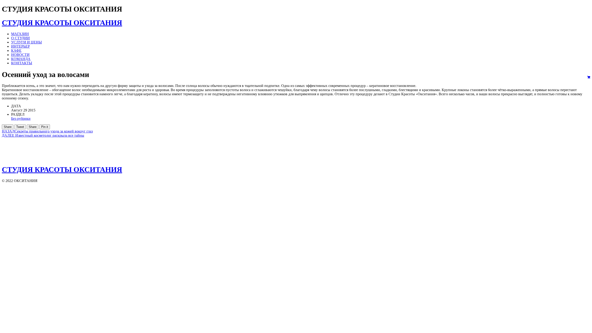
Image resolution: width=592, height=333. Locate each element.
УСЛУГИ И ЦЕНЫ (26, 42)
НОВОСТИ (20, 55)
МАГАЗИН (20, 34)
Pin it (44, 127)
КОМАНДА (21, 59)
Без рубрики (21, 118)
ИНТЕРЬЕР (20, 46)
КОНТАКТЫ (21, 63)
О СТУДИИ (20, 38)
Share (8, 127)
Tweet (20, 127)
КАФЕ (16, 50)
